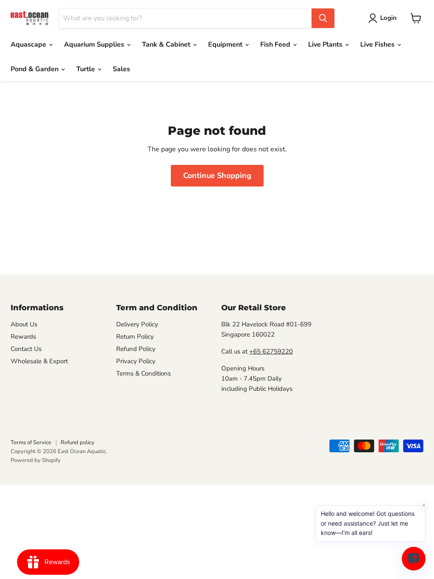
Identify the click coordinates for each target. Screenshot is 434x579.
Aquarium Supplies (95, 44)
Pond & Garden (35, 69)
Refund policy (78, 442)
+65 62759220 (271, 351)
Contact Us (26, 349)
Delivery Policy (137, 324)
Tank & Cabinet (167, 44)
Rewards (23, 336)
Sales (121, 69)
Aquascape (29, 44)
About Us (24, 324)
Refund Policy (136, 349)
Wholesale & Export (39, 361)
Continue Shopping (217, 175)
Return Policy (135, 336)
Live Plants (326, 44)
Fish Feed (276, 44)
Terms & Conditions (143, 373)
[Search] (323, 18)
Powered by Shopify (36, 460)
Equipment (226, 44)
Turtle (86, 69)
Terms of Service (31, 442)
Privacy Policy (136, 361)
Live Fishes (378, 44)
